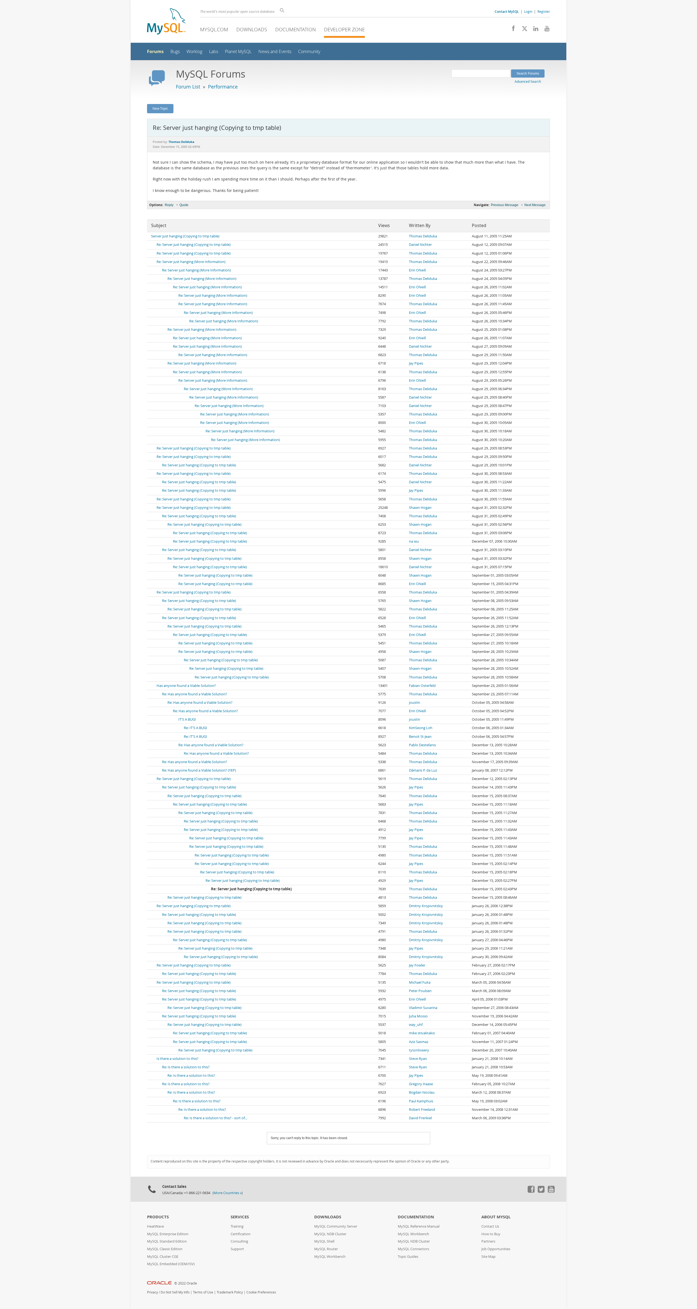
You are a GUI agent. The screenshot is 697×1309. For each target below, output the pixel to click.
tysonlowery (419, 1050)
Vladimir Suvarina (423, 1007)
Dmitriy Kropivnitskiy (426, 906)
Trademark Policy (230, 1292)
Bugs (175, 51)
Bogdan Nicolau (422, 1092)
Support (237, 1249)
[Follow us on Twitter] (541, 1191)
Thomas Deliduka (423, 236)
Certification (240, 1234)
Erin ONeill (417, 270)
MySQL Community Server (335, 1226)
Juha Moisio (418, 1016)
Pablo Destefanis (422, 745)
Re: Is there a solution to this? (186, 1067)
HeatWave (155, 1226)
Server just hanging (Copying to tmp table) (185, 236)
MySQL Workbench (330, 1256)
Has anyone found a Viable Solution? (186, 685)
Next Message (535, 205)
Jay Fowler (417, 965)
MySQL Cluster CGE (162, 1256)
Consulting (239, 1241)
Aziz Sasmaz (418, 1041)
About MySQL (495, 1217)
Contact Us (490, 1226)
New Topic (160, 108)
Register (543, 11)
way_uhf (416, 1024)
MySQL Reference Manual (418, 1226)
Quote (183, 205)
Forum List (188, 86)
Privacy (152, 1292)
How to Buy (490, 1234)
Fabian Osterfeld (422, 685)
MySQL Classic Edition (164, 1249)
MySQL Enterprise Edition (167, 1234)
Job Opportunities (495, 1249)
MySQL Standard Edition (167, 1241)
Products (158, 1217)
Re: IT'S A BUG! (195, 728)
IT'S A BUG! (187, 719)
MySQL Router (326, 1249)
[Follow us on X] (523, 30)
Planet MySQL (238, 51)
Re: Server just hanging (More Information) (191, 261)
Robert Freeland (422, 1109)
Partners (488, 1241)
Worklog (194, 51)
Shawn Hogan (420, 507)
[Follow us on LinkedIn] (534, 30)
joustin (414, 702)
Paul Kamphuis (421, 1101)
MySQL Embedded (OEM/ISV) (171, 1264)
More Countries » (227, 1193)
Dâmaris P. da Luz (423, 770)
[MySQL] (166, 22)
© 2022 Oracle (185, 1283)
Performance (223, 86)
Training (237, 1226)
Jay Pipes (416, 363)
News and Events (274, 51)
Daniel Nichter (420, 244)
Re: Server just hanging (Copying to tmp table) (194, 244)
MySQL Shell (324, 1241)
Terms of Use (203, 1292)
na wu (414, 541)
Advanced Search (528, 81)
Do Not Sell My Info (175, 1292)
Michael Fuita (419, 982)
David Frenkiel (420, 1118)
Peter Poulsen (420, 991)
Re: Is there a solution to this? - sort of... (215, 1118)
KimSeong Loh (420, 728)
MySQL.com (214, 29)
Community (309, 51)
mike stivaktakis (422, 1033)
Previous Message (504, 205)
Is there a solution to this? (177, 1058)
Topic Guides (408, 1256)
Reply (169, 205)
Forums (155, 51)
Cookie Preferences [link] (261, 1292)
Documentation (295, 29)
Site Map (488, 1256)
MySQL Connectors (413, 1249)
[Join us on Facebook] (511, 30)
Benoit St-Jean (420, 736)
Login (528, 11)
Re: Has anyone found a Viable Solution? (194, 694)
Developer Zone (344, 29)
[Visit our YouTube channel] (545, 30)
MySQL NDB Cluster (330, 1234)
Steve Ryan (418, 1058)
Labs (213, 51)
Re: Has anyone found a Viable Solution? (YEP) (199, 770)
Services (240, 1217)
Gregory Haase (421, 1084)
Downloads (251, 29)
